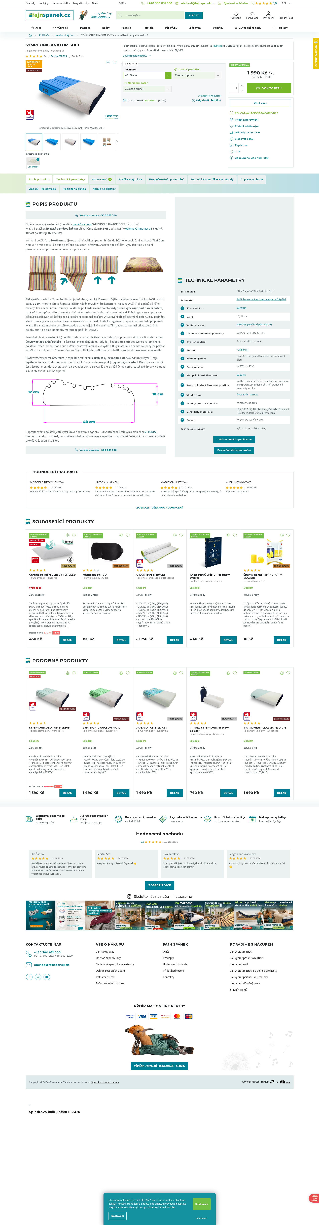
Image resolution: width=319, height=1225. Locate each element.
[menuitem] (36, 28)
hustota (218, 46)
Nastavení (117, 1216)
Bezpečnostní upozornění (234, 450)
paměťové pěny (82, 224)
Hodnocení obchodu (159, 833)
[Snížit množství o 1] (241, 90)
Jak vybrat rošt (239, 964)
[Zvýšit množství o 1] (241, 85)
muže (246, 394)
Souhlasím (201, 1204)
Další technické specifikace (234, 439)
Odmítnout (201, 1218)
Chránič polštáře (188, 69)
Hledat (194, 15)
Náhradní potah (138, 83)
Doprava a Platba (61, 3)
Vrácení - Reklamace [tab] (42, 188)
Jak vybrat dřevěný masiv (245, 984)
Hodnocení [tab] (101, 179)
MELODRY (150, 432)
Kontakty (31, 3)
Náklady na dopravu (247, 132)
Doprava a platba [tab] (251, 179)
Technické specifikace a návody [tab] (212, 179)
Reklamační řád (105, 977)
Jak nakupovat (105, 952)
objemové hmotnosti (138, 229)
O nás (95, 3)
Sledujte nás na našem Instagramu (163, 896)
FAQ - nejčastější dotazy (110, 984)
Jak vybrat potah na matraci (247, 958)
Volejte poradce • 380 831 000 (98, 215)
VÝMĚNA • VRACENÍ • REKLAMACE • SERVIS (159, 1066)
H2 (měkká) (243, 350)
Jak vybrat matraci (241, 952)
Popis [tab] (39, 179)
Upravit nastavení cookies (105, 1082)
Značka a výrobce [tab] (130, 179)
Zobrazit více (159, 885)
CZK (284, 3)
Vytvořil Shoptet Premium (255, 1082)
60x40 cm (241, 308)
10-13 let (241, 375)
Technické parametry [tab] (70, 179)
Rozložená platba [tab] (74, 188)
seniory (254, 394)
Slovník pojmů (238, 990)
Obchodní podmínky (108, 958)
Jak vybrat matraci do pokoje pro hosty (253, 971)
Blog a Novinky (81, 3)
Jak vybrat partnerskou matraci (249, 977)
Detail (67, 640)
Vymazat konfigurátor (209, 95)
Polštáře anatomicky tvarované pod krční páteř (261, 299)
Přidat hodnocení (173, 971)
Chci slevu (260, 103)
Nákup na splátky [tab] (104, 188)
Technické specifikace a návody (115, 964)
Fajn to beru (272, 88)
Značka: (59, 56)
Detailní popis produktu (135, 56)
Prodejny (43, 3)
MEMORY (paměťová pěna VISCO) (254, 324)
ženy (239, 394)
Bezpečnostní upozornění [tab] (166, 179)
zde (172, 1207)
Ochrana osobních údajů (110, 971)
